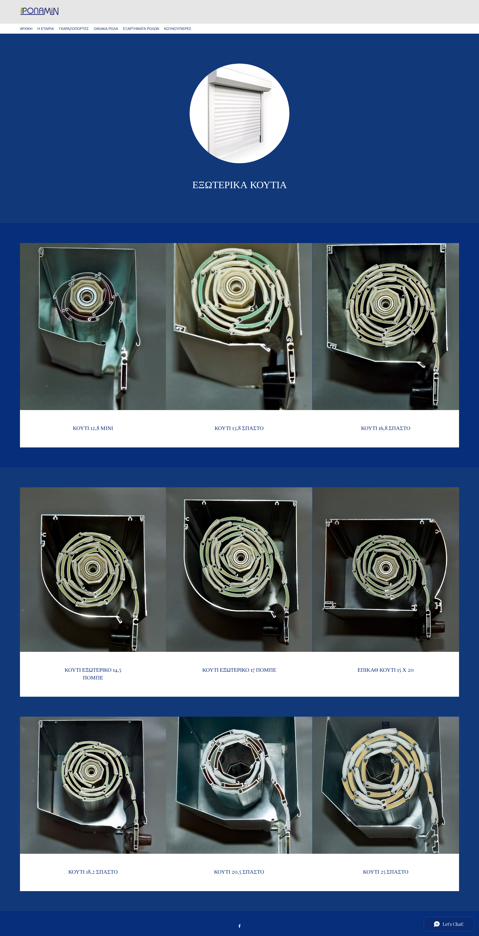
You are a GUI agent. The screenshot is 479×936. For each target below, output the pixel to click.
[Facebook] (239, 926)
